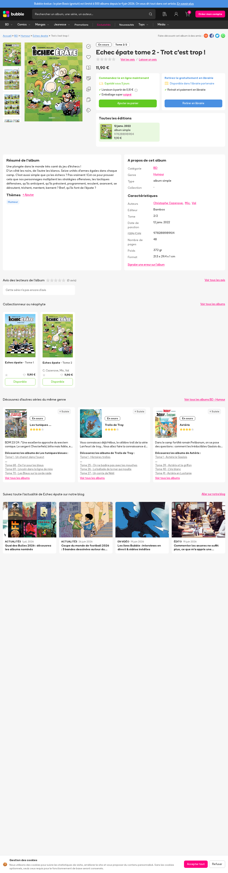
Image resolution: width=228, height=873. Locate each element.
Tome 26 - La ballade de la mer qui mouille (105, 469)
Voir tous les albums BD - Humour (204, 399)
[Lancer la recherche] (151, 14)
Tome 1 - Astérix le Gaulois (171, 457)
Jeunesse (60, 24)
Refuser (217, 864)
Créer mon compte (210, 14)
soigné (127, 94)
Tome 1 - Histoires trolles (95, 457)
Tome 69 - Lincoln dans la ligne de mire (29, 469)
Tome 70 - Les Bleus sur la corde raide (28, 473)
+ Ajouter (28, 194)
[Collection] (164, 14)
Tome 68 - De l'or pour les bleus (24, 465)
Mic (187, 203)
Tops (141, 24)
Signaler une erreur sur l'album (146, 264)
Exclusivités (104, 24)
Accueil (7, 35)
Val (194, 203)
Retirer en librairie (193, 103)
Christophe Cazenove (168, 203)
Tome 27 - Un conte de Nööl (97, 473)
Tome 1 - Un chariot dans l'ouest (24, 457)
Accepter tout (196, 864)
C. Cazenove (50, 370)
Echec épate (40, 35)
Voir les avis (128, 59)
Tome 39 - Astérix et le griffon (173, 465)
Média (161, 24)
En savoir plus (185, 3)
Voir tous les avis (215, 280)
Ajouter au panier (127, 103)
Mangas (40, 24)
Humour (25, 35)
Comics (22, 24)
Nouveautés (126, 24)
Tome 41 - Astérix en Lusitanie (173, 473)
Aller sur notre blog (213, 494)
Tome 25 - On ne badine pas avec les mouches (108, 465)
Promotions (81, 24)
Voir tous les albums (212, 304)
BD (7, 24)
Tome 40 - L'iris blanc (168, 469)
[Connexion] (176, 14)
